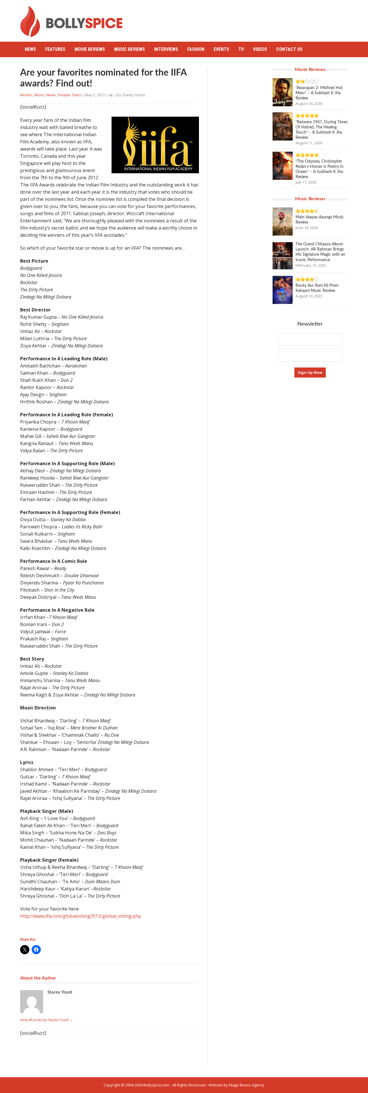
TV (241, 49)
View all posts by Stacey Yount (46, 1019)
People (64, 94)
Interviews (166, 49)
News (30, 49)
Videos (260, 49)
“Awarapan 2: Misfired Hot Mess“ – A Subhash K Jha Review (319, 93)
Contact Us (289, 49)
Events (221, 49)
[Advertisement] (243, 19)
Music (39, 94)
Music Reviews (129, 49)
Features (55, 49)
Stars (76, 94)
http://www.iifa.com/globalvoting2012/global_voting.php (80, 916)
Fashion (195, 49)
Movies (26, 94)
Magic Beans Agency (246, 1085)
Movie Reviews (89, 49)
